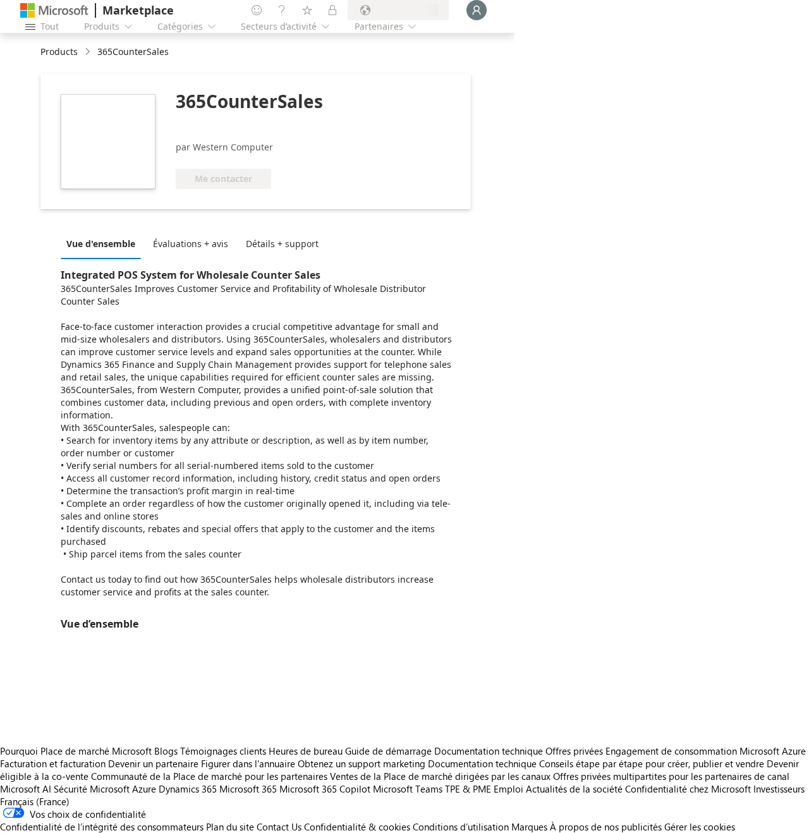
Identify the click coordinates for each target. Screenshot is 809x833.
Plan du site (230, 826)
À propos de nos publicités (606, 826)
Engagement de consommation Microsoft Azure (705, 751)
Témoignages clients (223, 751)
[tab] (104, 243)
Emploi (508, 788)
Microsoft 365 (248, 788)
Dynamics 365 (188, 788)
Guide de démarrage (388, 751)
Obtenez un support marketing (361, 763)
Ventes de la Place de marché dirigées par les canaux (440, 776)
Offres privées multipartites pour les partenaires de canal (671, 776)
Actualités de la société (574, 788)
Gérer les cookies (699, 826)
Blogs (166, 751)
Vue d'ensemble (100, 244)
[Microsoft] (54, 10)
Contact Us (279, 826)
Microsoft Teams (407, 788)
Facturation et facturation (53, 763)
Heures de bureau (306, 751)
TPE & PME (468, 788)
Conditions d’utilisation (461, 826)
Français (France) (35, 801)
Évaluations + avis (190, 244)
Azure (144, 788)
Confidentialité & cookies (357, 826)
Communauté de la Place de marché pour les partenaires (209, 776)
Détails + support (282, 244)
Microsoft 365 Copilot (324, 788)
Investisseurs (779, 788)
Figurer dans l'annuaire (248, 763)
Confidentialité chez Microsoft (688, 788)
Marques (529, 826)
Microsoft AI (25, 788)
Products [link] (59, 52)
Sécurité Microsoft (92, 788)
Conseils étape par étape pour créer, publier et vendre (651, 763)
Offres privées (574, 751)
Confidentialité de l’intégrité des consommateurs (102, 826)
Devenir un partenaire (153, 763)
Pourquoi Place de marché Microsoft (76, 751)
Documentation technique (488, 751)
